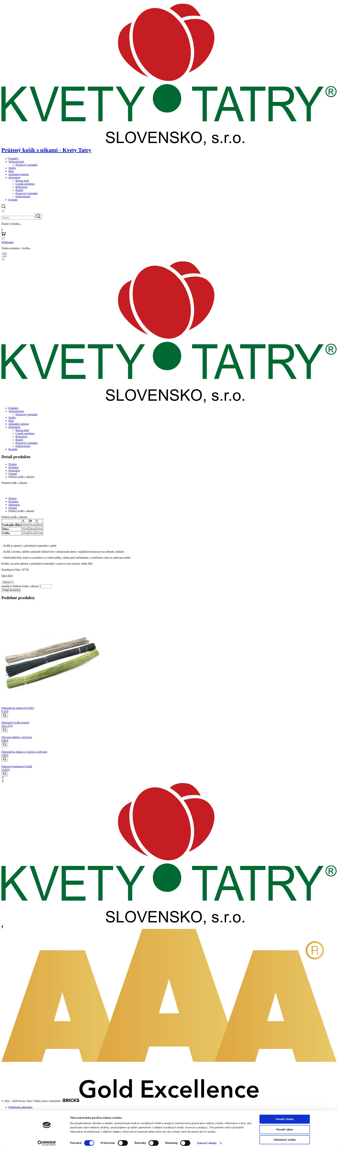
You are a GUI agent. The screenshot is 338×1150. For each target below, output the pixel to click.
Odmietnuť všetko (285, 1139)
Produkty (13, 158)
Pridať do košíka (11, 590)
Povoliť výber (284, 1129)
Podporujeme (22, 196)
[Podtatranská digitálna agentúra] (70, 1101)
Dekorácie (14, 470)
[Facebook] (2, 927)
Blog (11, 171)
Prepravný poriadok (26, 164)
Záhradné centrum (18, 174)
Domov (12, 464)
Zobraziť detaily (207, 1143)
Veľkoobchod (16, 161)
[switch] (123, 1143)
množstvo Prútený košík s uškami (20, 586)
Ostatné (12, 473)
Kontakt (12, 199)
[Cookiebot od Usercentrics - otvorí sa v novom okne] (46, 1143)
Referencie (21, 187)
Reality (19, 190)
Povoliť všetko (285, 1119)
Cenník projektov (25, 183)
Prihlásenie (7, 242)
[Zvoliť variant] (4, 715)
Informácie (14, 177)
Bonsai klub (22, 180)
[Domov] (169, 923)
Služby (12, 167)
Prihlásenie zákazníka (20, 1107)
